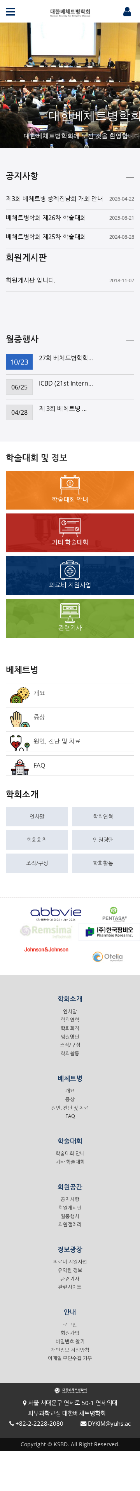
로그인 (70, 1325)
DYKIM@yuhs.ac (109, 1423)
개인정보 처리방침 (70, 1350)
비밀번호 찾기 (70, 1341)
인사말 (37, 816)
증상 (70, 1099)
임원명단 (103, 839)
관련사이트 (70, 1287)
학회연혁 (103, 816)
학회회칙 (37, 839)
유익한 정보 (70, 1270)
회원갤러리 (70, 1224)
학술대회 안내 (70, 1153)
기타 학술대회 (70, 1162)
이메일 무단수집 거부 (70, 1358)
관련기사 (70, 1279)
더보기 (130, 177)
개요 (70, 1091)
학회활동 (103, 863)
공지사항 (70, 1199)
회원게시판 (70, 1208)
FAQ (70, 1116)
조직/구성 (37, 863)
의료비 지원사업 (70, 1262)
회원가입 (70, 1333)
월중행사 (70, 1216)
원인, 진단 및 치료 (70, 1108)
